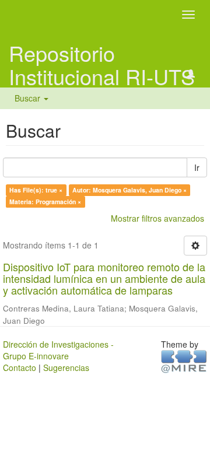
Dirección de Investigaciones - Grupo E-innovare (58, 350)
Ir (197, 167)
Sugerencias (66, 367)
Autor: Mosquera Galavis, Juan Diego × (129, 190)
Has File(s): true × (35, 190)
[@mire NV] (184, 361)
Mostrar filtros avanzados (157, 218)
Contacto (19, 367)
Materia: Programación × (45, 201)
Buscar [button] (29, 98)
